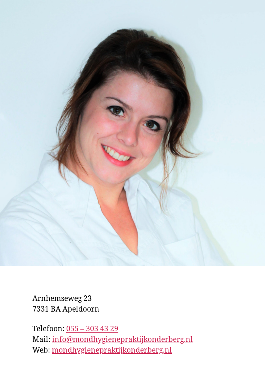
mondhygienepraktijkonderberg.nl (112, 350)
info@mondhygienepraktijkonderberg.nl (122, 339)
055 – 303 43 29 (92, 329)
